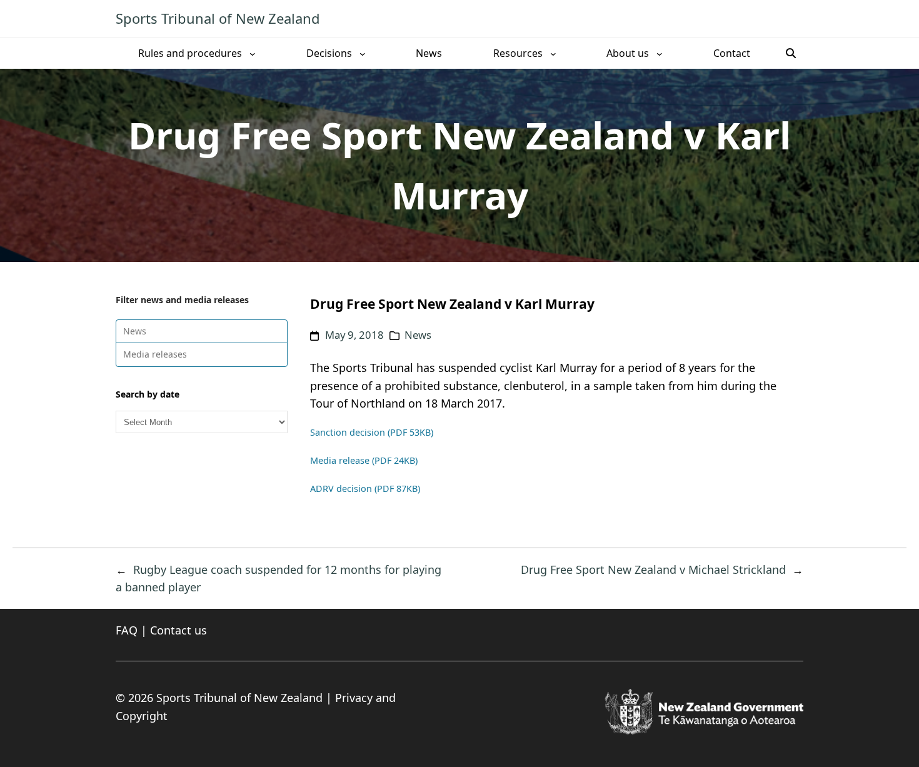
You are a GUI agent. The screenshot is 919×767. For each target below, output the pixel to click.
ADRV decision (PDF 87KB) (365, 488)
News (134, 331)
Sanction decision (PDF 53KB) (371, 432)
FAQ (127, 630)
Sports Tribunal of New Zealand (218, 18)
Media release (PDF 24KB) (364, 460)
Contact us (178, 630)
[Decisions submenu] (362, 53)
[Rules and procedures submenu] (252, 53)
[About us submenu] (659, 53)
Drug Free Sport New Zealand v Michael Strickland (653, 569)
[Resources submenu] (553, 53)
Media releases (155, 354)
